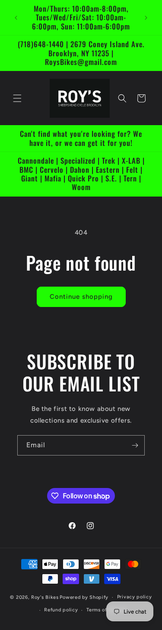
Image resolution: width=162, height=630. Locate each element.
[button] (17, 98)
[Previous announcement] (15, 17)
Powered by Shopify (84, 597)
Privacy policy (134, 597)
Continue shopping (81, 296)
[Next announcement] (146, 17)
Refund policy (61, 610)
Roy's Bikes (45, 597)
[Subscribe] (134, 445)
